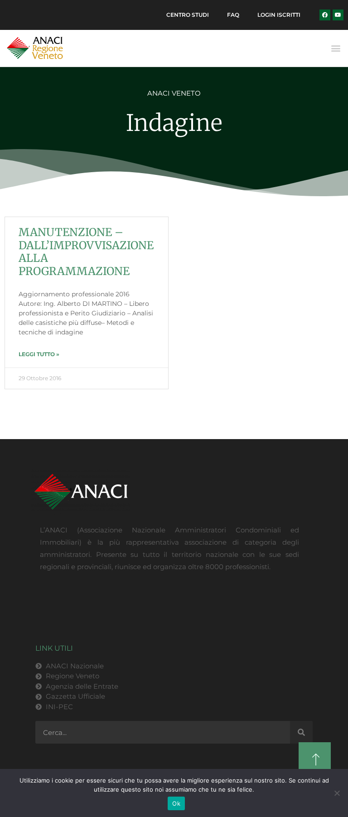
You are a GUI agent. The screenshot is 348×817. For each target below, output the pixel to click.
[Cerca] (301, 732)
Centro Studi (187, 14)
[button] (336, 48)
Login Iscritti (278, 14)
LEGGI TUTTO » (39, 354)
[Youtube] (338, 15)
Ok (176, 803)
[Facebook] (324, 15)
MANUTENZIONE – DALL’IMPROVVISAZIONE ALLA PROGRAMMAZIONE (86, 251)
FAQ (233, 14)
